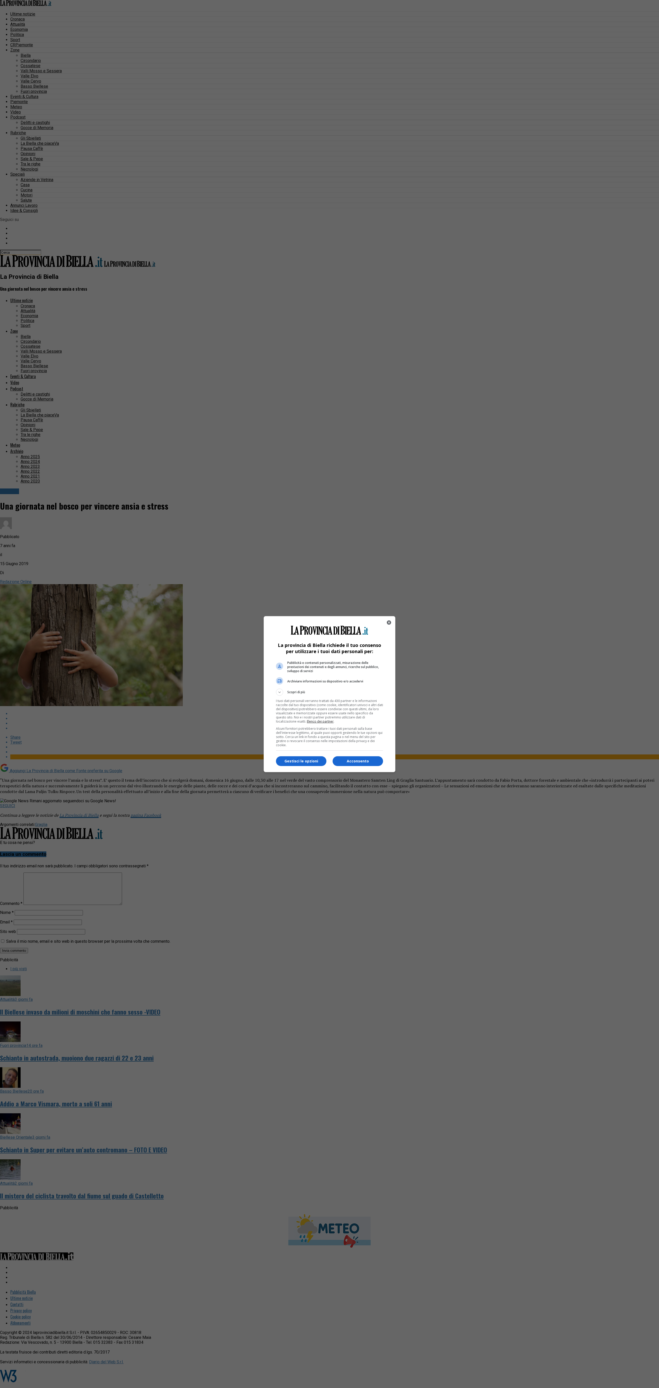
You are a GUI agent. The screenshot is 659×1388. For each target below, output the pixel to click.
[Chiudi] (389, 622)
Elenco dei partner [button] (320, 721)
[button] (329, 692)
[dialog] (329, 694)
